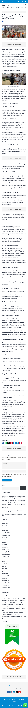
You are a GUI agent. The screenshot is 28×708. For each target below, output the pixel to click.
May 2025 (4, 542)
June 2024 (4, 566)
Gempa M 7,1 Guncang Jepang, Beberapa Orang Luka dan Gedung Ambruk (12, 510)
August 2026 (5, 523)
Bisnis (22, 7)
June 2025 (4, 540)
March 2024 (5, 573)
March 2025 (5, 547)
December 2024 (6, 554)
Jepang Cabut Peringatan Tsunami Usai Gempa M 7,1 (14, 514)
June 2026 (4, 528)
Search (3, 485)
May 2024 (4, 568)
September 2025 (6, 535)
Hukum (17, 7)
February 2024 (5, 575)
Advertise (14, 699)
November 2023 (6, 583)
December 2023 (6, 580)
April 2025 (4, 544)
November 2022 (6, 590)
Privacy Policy (21, 699)
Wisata (12, 7)
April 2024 (4, 571)
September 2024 (6, 559)
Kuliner (7, 7)
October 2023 (5, 585)
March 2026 (5, 530)
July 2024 (4, 563)
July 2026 (4, 525)
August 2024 (5, 561)
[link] (18, 1)
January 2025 (5, 552)
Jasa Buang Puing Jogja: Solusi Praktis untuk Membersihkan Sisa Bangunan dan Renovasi (13, 497)
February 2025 (5, 549)
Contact (14, 701)
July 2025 (4, 537)
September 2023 (6, 587)
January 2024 (5, 578)
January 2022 (5, 592)
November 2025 (6, 532)
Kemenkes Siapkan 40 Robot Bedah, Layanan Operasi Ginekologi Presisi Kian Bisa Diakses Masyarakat (13, 506)
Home (3, 7)
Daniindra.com (7, 5)
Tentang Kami (7, 699)
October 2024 (5, 556)
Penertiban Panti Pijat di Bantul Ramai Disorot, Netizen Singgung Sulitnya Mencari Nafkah (13, 501)
